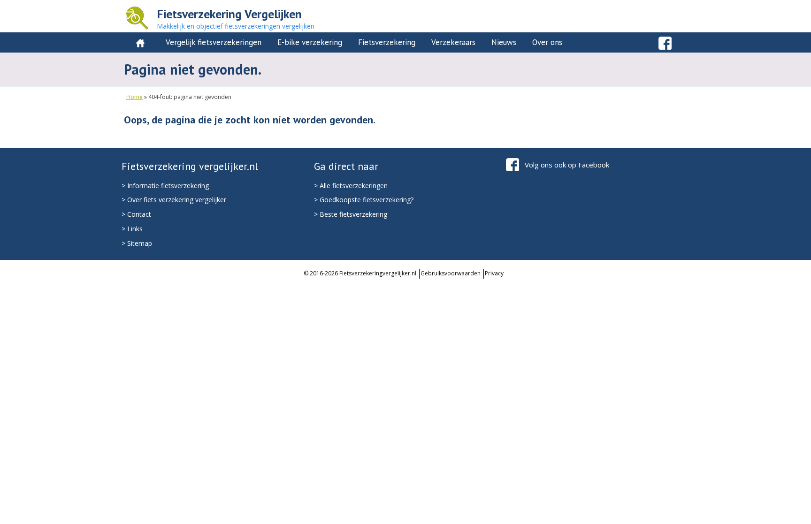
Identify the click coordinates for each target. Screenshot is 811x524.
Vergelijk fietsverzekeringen (213, 42)
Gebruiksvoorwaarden (451, 273)
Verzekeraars (453, 42)
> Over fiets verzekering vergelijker (174, 199)
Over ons (547, 42)
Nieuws (503, 42)
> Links (132, 228)
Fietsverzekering (386, 42)
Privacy (494, 273)
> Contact (136, 214)
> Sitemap (137, 243)
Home (134, 97)
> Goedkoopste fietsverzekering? (363, 199)
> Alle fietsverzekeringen (351, 185)
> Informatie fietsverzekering (165, 185)
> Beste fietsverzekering (350, 214)
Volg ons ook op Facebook (567, 164)
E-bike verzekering (309, 42)
